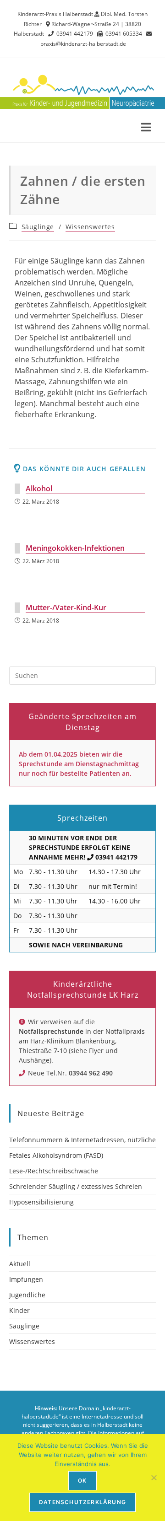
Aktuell (19, 1263)
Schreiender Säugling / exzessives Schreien (75, 1186)
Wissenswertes (90, 226)
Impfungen (26, 1279)
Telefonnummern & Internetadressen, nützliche (82, 1139)
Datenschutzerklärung (82, 1502)
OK (82, 1480)
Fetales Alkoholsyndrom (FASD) (56, 1155)
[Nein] (153, 1477)
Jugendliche (27, 1294)
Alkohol (39, 489)
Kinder (19, 1310)
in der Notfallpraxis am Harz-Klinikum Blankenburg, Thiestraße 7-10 (82, 1041)
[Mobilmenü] (146, 129)
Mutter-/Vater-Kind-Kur (66, 607)
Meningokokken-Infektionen (75, 548)
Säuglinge (38, 226)
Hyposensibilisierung (41, 1202)
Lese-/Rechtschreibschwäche (53, 1170)
